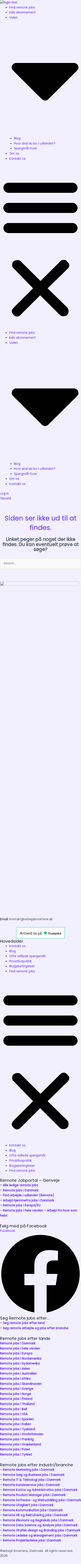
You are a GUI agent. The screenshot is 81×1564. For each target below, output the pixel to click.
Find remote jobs (22, 7)
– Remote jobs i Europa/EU (20, 1205)
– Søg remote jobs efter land (22, 1323)
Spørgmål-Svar (25, 148)
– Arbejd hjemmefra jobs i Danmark (27, 1200)
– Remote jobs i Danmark (19, 1190)
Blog (17, 138)
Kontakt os (17, 159)
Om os (14, 153)
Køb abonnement (22, 12)
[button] (40, 248)
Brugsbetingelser (22, 966)
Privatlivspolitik (20, 961)
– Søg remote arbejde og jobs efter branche (34, 1328)
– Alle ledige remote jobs (19, 1185)
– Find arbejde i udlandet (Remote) (27, 1195)
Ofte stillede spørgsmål (27, 956)
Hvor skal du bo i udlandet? (34, 143)
